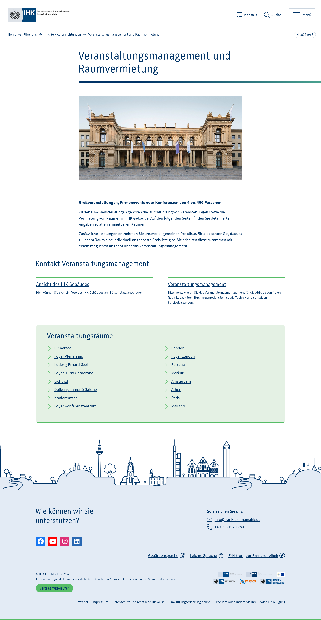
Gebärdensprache (163, 555)
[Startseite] (39, 15)
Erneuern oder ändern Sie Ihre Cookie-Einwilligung (250, 602)
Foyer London (183, 356)
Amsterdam (181, 381)
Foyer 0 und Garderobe (73, 373)
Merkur (177, 373)
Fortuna (178, 364)
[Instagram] (64, 541)
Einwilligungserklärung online (189, 602)
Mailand (178, 406)
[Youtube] (52, 541)
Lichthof (61, 381)
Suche (276, 14)
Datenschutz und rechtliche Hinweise (138, 602)
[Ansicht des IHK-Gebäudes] (95, 291)
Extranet (82, 602)
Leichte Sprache (203, 555)
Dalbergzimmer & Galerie (75, 389)
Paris (175, 398)
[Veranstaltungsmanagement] (226, 291)
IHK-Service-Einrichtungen (62, 34)
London (177, 348)
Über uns (30, 34)
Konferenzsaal (66, 398)
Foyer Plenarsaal (68, 356)
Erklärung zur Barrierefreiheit (253, 555)
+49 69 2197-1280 (229, 527)
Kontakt (250, 14)
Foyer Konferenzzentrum (75, 406)
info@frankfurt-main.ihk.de (237, 519)
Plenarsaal (63, 348)
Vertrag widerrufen (54, 588)
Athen (176, 389)
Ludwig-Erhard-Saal (71, 364)
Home (12, 34)
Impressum (100, 602)
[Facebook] (40, 541)
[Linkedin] (77, 541)
